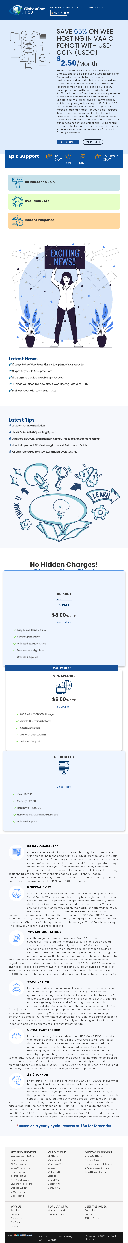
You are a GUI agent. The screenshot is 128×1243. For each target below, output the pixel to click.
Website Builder (19, 1187)
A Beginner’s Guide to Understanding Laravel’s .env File (44, 451)
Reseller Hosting (19, 1159)
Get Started (60, 13)
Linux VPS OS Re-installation (28, 425)
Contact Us (90, 1210)
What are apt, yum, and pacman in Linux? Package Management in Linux (56, 439)
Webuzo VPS (54, 1171)
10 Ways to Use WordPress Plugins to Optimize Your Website (48, 364)
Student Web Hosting (21, 1183)
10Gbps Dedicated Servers (98, 1164)
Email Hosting (18, 1171)
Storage (81, 7)
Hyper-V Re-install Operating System (34, 432)
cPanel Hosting (18, 1175)
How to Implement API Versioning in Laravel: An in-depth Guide (49, 445)
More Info (93, 142)
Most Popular (62, 668)
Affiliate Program (93, 1218)
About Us (15, 1210)
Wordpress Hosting (57, 1210)
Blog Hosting (17, 1195)
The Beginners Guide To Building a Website (38, 377)
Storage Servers (93, 1159)
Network (15, 1214)
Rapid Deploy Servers (96, 1171)
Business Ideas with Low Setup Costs (34, 390)
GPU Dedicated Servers (97, 1167)
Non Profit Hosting (20, 1179)
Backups (52, 1167)
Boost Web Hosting (20, 1167)
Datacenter (17, 1218)
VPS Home (53, 1155)
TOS (53, 1236)
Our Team (16, 1222)
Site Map (51, 1239)
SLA (40, 1239)
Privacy (43, 1236)
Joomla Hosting (56, 1214)
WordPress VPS (55, 1164)
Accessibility (65, 1236)
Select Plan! (64, 622)
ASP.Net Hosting (19, 1164)
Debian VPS (54, 1183)
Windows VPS (55, 1159)
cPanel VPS (53, 1179)
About (100, 7)
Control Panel (91, 1214)
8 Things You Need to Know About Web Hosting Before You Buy (50, 384)
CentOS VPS (54, 1187)
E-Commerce (18, 1191)
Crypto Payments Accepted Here (32, 371)
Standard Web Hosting (22, 1155)
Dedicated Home (94, 1155)
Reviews (15, 1226)
